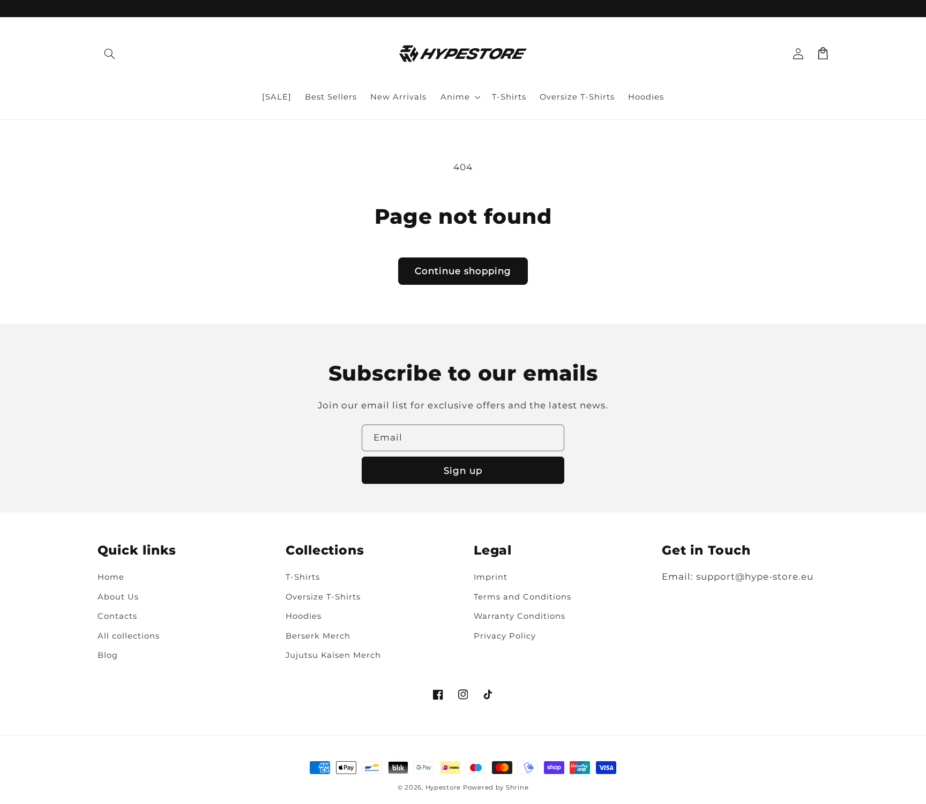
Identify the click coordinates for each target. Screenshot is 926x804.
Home (111, 577)
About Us (118, 597)
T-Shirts (303, 577)
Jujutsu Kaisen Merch (333, 655)
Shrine (517, 787)
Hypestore (443, 787)
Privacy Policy (505, 636)
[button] (110, 53)
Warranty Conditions (519, 616)
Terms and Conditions (522, 597)
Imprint (490, 577)
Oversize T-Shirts (323, 597)
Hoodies (304, 616)
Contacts (117, 616)
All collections (129, 636)
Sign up (463, 470)
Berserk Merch (318, 636)
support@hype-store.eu (754, 576)
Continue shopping (463, 271)
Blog (108, 655)
